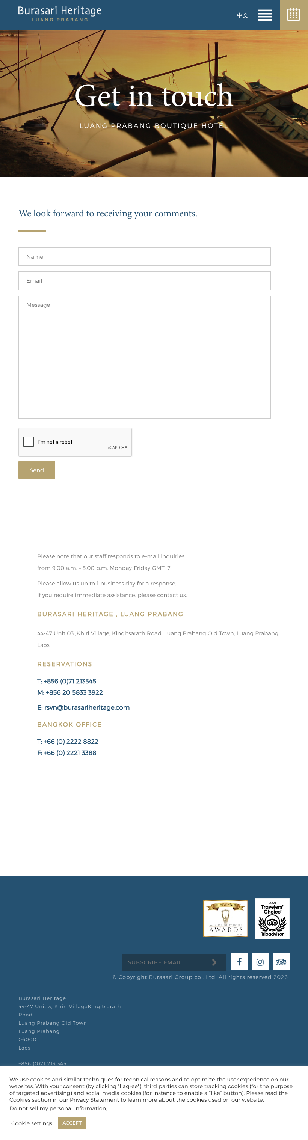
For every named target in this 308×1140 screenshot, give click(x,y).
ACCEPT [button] (72, 1123)
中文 (242, 15)
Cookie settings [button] (31, 1123)
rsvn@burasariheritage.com (87, 707)
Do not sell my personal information (57, 1108)
